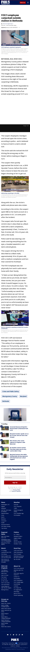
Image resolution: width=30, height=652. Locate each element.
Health (2, 522)
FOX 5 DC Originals (4, 567)
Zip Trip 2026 (17, 559)
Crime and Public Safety (11, 25)
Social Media (17, 584)
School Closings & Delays (18, 510)
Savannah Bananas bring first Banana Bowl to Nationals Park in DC (19, 428)
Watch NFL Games (6, 603)
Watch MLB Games (6, 608)
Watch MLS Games (6, 626)
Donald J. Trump (18, 544)
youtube (7, 634)
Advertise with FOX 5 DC (18, 570)
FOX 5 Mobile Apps (18, 582)
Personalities (17, 578)
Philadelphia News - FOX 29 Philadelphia (6, 540)
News (3, 502)
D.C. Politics (17, 534)
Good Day (17, 548)
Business (3, 519)
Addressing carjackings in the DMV (10, 193)
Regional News (4, 533)
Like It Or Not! (4, 575)
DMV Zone (4, 573)
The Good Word (5, 584)
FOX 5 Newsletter (18, 580)
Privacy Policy (16, 490)
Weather (17, 502)
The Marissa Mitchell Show (4, 570)
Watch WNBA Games (4, 624)
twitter (13, 634)
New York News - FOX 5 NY (5, 537)
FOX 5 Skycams (17, 506)
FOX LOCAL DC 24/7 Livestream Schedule (5, 561)
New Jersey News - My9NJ (6, 543)
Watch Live (22, 2)
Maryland (23, 396)
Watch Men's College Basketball (5, 617)
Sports (2, 517)
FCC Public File (17, 588)
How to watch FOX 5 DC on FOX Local (6, 556)
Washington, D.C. (5, 504)
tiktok (19, 634)
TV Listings (4, 550)
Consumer (3, 521)
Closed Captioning (18, 595)
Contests (16, 586)
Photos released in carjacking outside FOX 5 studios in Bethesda (14, 328)
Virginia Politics (17, 538)
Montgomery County (9, 396)
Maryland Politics (18, 536)
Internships (16, 591)
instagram (16, 634)
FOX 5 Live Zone (5, 582)
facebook (10, 634)
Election (16, 540)
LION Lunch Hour (18, 550)
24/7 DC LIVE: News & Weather (6, 510)
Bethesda (5, 401)
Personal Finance (5, 524)
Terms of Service (16, 491)
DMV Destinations (18, 552)
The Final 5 (4, 577)
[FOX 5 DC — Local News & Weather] (5, 2)
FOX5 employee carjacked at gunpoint (11, 47)
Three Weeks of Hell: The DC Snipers (6, 587)
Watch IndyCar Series (4, 614)
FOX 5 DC (3, 25)
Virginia (3, 506)
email (22, 634)
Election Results (18, 542)
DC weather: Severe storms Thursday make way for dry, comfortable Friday (18, 449)
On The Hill (4, 579)
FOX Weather (17, 515)
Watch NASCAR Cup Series (6, 611)
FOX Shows (4, 554)
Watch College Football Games (5, 605)
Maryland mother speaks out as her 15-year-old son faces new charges (19, 435)
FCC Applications (18, 589)
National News (5, 513)
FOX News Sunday (5, 526)
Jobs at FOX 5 (17, 593)
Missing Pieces (5, 589)
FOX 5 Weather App (19, 513)
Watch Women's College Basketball (5, 620)
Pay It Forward (17, 554)
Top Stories (4, 528)
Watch (3, 548)
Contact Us (16, 576)
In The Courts (4, 581)
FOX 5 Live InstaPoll (19, 568)
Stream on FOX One (4, 600)
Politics (16, 532)
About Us (17, 566)
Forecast (16, 504)
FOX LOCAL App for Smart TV (19, 574)
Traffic (15, 508)
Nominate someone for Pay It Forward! (19, 556)
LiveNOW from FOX (6, 552)
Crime (2, 515)
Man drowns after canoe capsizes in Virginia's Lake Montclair (17, 442)
